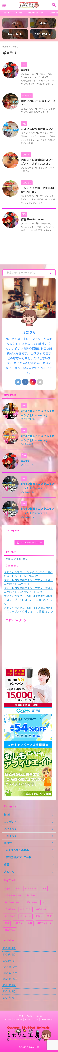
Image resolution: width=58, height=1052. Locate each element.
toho (43, 888)
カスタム (36, 77)
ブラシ (45, 902)
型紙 (7, 923)
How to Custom (36, 12)
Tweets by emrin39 (15, 558)
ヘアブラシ (25, 909)
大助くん (50, 84)
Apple (43, 73)
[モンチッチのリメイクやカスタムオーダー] (29, 5)
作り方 (39, 916)
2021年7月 (9, 997)
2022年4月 (9, 948)
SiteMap (54, 12)
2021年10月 (9, 979)
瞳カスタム (10, 930)
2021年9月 (9, 985)
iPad (49, 73)
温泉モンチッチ (41, 112)
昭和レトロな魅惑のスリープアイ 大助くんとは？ (37, 162)
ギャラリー (47, 77)
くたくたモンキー (29, 80)
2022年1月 (9, 960)
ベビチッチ (44, 80)
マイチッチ (29, 139)
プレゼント (10, 909)
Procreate (26, 77)
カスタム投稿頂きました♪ (37, 129)
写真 (42, 84)
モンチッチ (34, 84)
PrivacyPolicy (46, 1019)
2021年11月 (9, 973)
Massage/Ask (31, 1019)
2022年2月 (9, 954)
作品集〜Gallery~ (32, 219)
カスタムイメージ (13, 902)
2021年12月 (9, 967)
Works (19, 12)
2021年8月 (9, 991)
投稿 (31, 143)
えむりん (44, 600)
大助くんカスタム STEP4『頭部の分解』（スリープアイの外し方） (28, 598)
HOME (6, 12)
